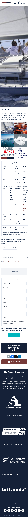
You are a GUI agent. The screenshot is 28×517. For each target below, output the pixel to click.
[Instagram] (8, 510)
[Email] (15, 510)
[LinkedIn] (12, 510)
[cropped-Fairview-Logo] (6, 2)
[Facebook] (5, 510)
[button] (15, 3)
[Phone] (19, 510)
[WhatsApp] (22, 510)
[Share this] (12, 356)
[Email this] (8, 356)
